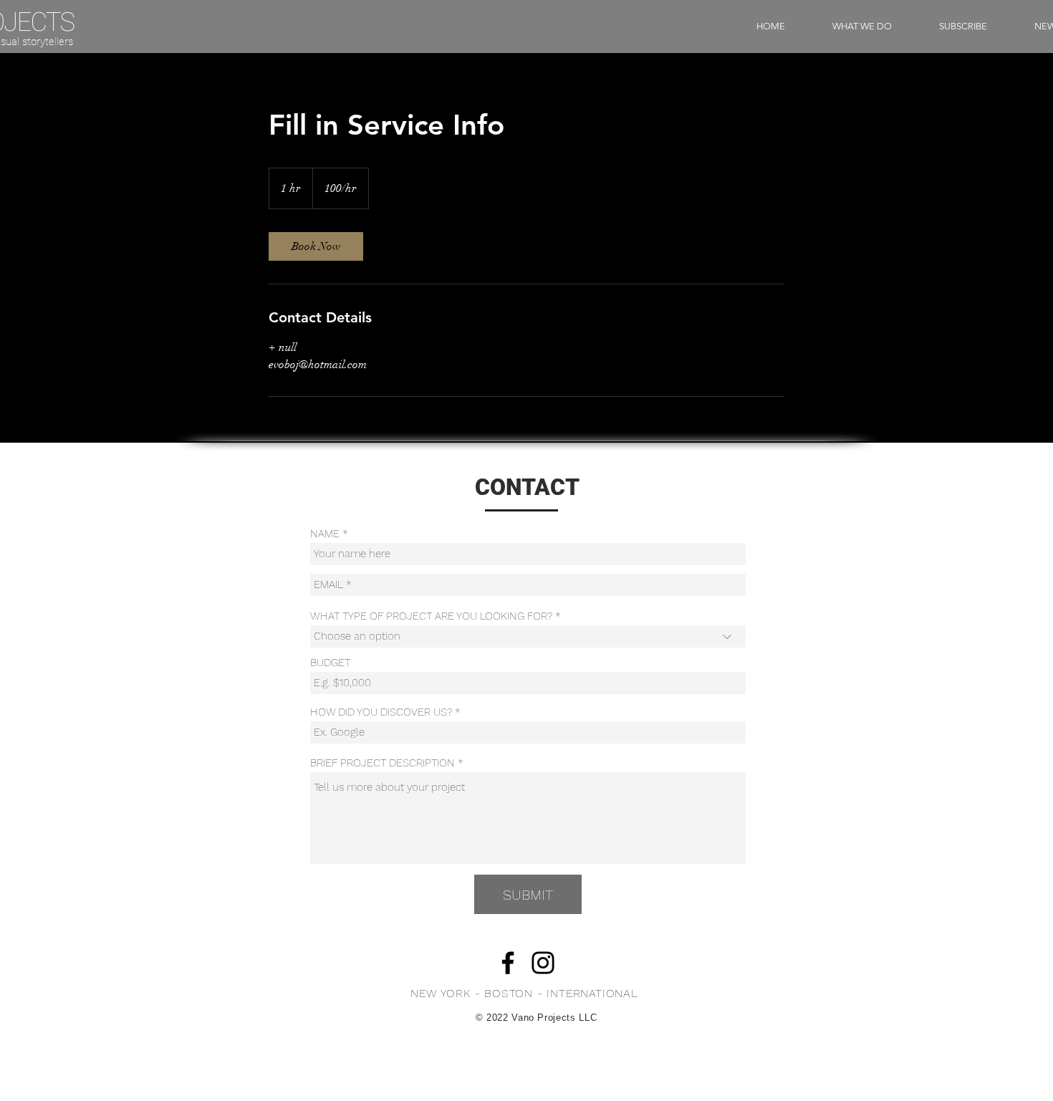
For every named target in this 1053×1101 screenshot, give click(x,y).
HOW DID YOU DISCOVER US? (381, 712)
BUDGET (330, 663)
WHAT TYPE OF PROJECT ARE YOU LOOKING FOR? (431, 616)
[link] (316, 246)
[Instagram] (543, 963)
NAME (325, 534)
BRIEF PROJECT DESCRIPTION (382, 763)
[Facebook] (508, 963)
